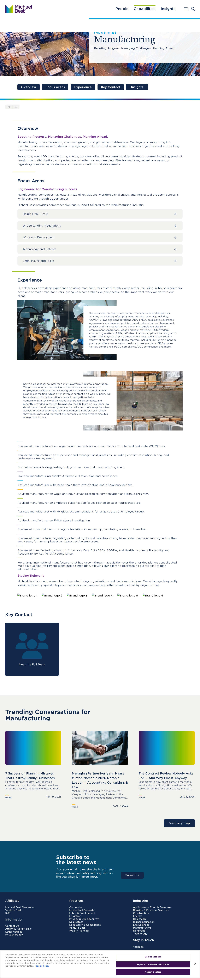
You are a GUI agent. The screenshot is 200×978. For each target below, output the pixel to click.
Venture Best (13, 910)
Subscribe (132, 875)
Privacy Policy (14, 935)
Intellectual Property (82, 910)
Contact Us (12, 926)
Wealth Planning (79, 931)
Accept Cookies (153, 972)
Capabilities (144, 9)
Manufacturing (142, 928)
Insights (168, 9)
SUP (7, 913)
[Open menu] (186, 9)
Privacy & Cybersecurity (84, 919)
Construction (141, 913)
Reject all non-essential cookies (153, 964)
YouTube (138, 946)
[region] (100, 964)
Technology (140, 934)
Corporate (75, 907)
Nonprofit (139, 931)
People (122, 9)
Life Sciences (141, 925)
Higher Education (143, 922)
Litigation (75, 916)
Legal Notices (13, 932)
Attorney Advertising (18, 929)
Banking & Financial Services (151, 910)
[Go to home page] (18, 9)
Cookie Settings (153, 957)
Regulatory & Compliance (85, 925)
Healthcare (140, 919)
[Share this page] (8, 107)
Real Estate (76, 922)
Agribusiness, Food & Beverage (152, 907)
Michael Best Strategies (19, 907)
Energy (137, 916)
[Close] (195, 964)
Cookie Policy (42, 966)
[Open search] (193, 9)
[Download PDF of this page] (15, 107)
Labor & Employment (82, 913)
